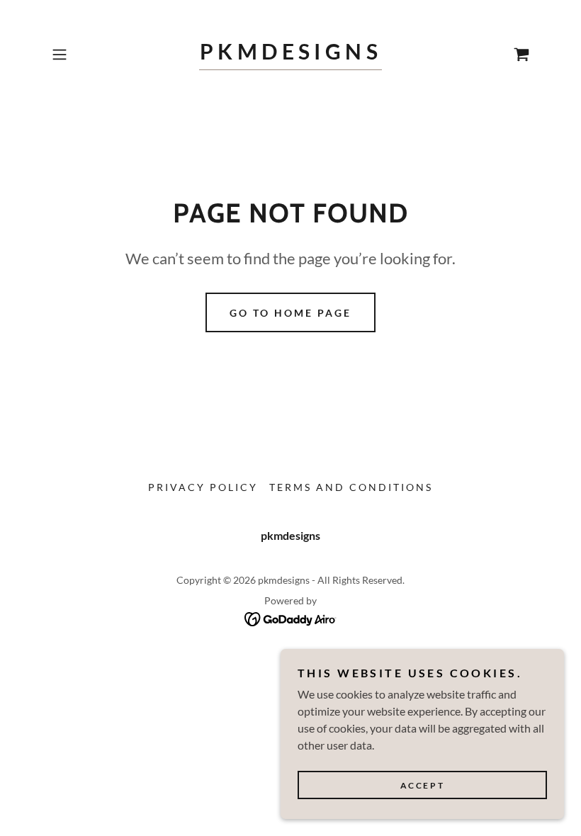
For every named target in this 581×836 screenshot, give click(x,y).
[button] (82, 54)
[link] (290, 55)
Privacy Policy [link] (203, 487)
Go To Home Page (290, 313)
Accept (422, 785)
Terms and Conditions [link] (351, 487)
